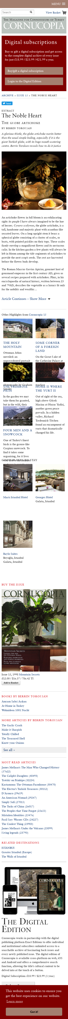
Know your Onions (13, 742)
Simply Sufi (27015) (13, 802)
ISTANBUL (8, 847)
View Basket (53, 12)
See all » (9, 750)
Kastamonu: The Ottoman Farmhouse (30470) (29, 784)
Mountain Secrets (29, 674)
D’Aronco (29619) (12, 793)
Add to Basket (11, 682)
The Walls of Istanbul (14, 856)
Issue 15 (22, 95)
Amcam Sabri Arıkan (14, 701)
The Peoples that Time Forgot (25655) (24, 810)
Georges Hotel (44, 497)
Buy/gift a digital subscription (26, 71)
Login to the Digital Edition (24, 81)
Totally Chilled (10, 734)
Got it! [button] (34, 1012)
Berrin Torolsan (33, 696)
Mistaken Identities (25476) (18, 815)
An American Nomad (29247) (19, 797)
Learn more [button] (15, 1001)
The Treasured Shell (13, 738)
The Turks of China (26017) (18, 806)
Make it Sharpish (12, 729)
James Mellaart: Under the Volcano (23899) (27, 828)
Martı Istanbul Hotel (15, 497)
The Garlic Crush (12, 725)
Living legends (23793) (15, 832)
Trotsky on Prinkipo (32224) (18, 780)
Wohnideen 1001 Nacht (15, 710)
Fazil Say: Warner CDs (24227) (20, 819)
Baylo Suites (10, 553)
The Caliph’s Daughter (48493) (20, 775)
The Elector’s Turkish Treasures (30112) (25, 788)
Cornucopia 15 (37, 314)
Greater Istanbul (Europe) (17, 852)
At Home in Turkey (13, 705)
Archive (8, 95)
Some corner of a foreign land (48, 347)
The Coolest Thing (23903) (17, 823)
